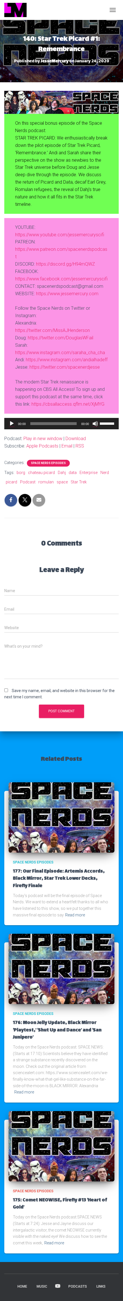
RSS (80, 446)
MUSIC (42, 1286)
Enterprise (89, 472)
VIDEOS (57, 1286)
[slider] (108, 423)
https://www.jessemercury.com (67, 293)
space (62, 482)
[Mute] (95, 423)
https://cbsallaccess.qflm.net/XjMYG (67, 404)
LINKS (101, 1286)
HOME (22, 1286)
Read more (75, 915)
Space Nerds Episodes (48, 463)
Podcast (27, 482)
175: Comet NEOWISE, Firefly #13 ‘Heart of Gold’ (60, 1204)
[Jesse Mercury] (17, 10)
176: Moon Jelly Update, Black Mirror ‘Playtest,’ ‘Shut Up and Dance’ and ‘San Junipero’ (57, 1030)
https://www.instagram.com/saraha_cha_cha (60, 352)
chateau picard (41, 472)
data (73, 472)
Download (76, 438)
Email (66, 446)
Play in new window (42, 438)
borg (21, 472)
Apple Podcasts (42, 446)
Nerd (104, 472)
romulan (46, 482)
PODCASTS (77, 1286)
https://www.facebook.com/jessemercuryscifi (61, 279)
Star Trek (79, 482)
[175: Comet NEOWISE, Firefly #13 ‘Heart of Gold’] (61, 1146)
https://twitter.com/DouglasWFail (60, 337)
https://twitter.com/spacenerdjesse (64, 367)
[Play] (12, 423)
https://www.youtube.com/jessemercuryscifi (59, 234)
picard (11, 482)
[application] (61, 423)
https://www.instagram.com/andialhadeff (67, 359)
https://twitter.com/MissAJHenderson (52, 330)
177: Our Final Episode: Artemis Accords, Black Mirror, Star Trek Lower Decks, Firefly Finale (59, 878)
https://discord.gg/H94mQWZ (65, 264)
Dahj (62, 472)
